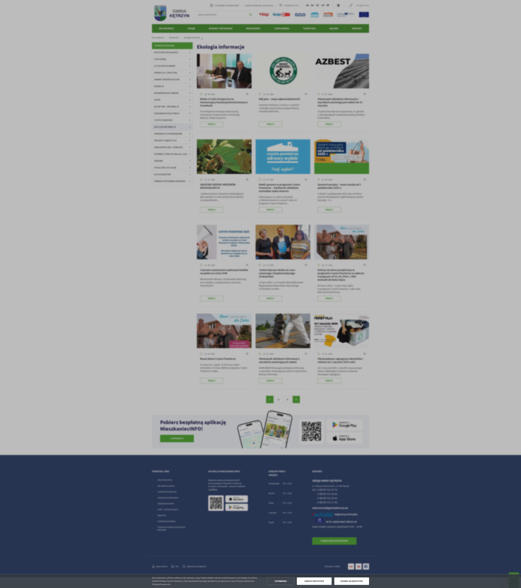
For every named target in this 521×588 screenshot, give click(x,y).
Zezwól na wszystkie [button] (351, 581)
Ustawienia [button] (281, 581)
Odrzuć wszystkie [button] (314, 581)
